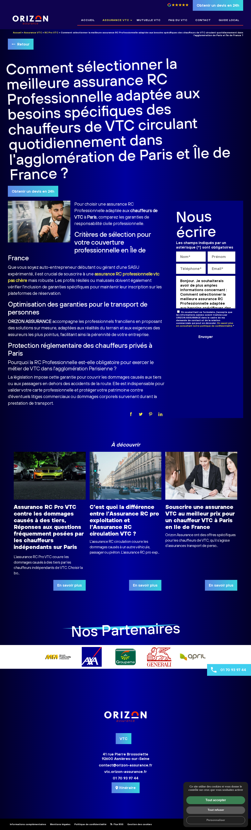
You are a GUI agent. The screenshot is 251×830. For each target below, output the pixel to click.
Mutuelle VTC (149, 20)
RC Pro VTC (51, 32)
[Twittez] (141, 414)
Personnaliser (215, 820)
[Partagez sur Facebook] (131, 414)
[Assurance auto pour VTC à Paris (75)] (30, 20)
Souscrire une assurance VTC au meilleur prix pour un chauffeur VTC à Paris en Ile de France (200, 517)
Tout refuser (216, 809)
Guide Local (229, 20)
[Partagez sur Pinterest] (151, 414)
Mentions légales (60, 824)
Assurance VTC (116, 20)
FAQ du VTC (177, 20)
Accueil (88, 20)
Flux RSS (118, 824)
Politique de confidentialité (90, 824)
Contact (203, 20)
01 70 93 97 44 (233, 670)
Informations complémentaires (28, 824)
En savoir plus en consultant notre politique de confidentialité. (204, 324)
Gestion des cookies (139, 824)
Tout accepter (216, 800)
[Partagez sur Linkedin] (160, 414)
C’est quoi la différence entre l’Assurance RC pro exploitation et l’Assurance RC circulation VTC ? (124, 520)
